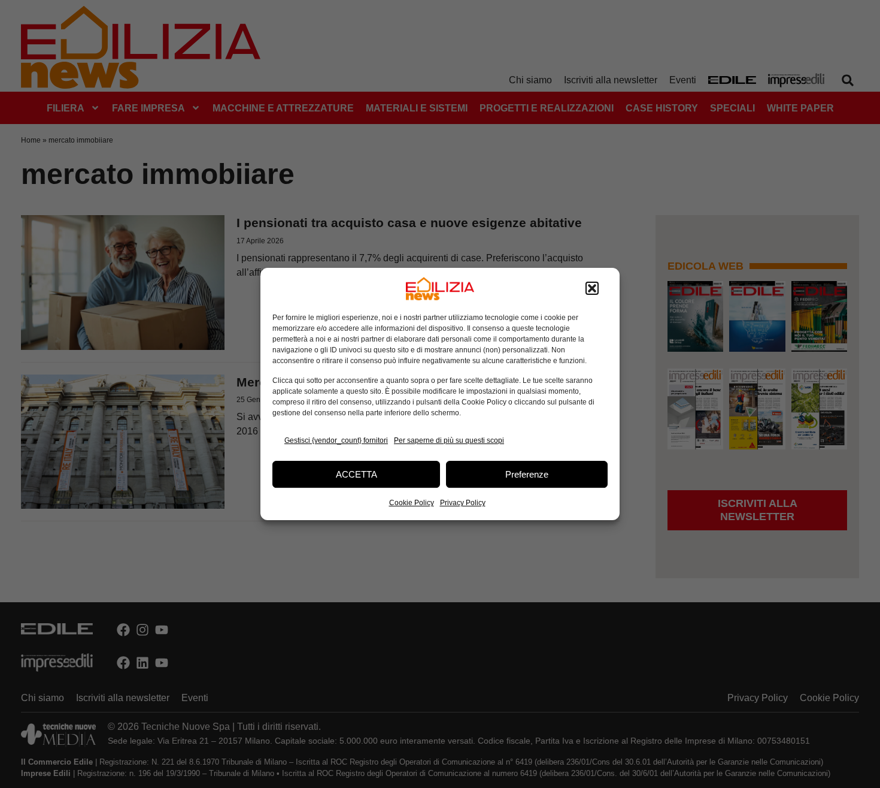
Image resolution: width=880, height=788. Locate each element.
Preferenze (526, 474)
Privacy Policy (462, 503)
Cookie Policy (411, 503)
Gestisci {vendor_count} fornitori (336, 440)
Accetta (356, 474)
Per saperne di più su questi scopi (449, 440)
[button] (592, 289)
